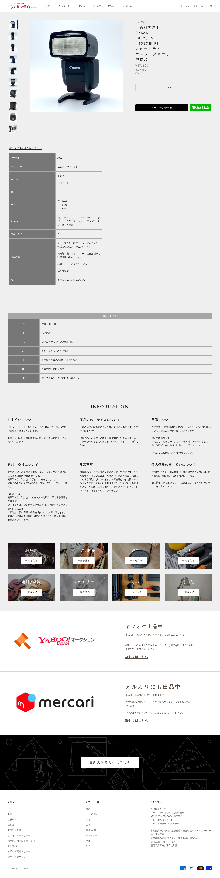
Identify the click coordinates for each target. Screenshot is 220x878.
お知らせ (81, 6)
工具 (88, 824)
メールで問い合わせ (162, 107)
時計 (88, 808)
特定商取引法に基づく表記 (21, 840)
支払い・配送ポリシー (19, 851)
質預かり (112, 6)
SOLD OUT (173, 87)
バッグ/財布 (92, 814)
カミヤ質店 (141, 21)
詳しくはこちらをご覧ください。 (25, 148)
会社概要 (96, 6)
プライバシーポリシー (19, 835)
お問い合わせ (130, 6)
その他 (89, 846)
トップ (46, 6)
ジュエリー (91, 835)
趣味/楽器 (91, 830)
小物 (88, 840)
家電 (88, 819)
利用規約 (12, 846)
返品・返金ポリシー (18, 856)
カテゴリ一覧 (63, 6)
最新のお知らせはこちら (110, 762)
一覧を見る (31, 560)
